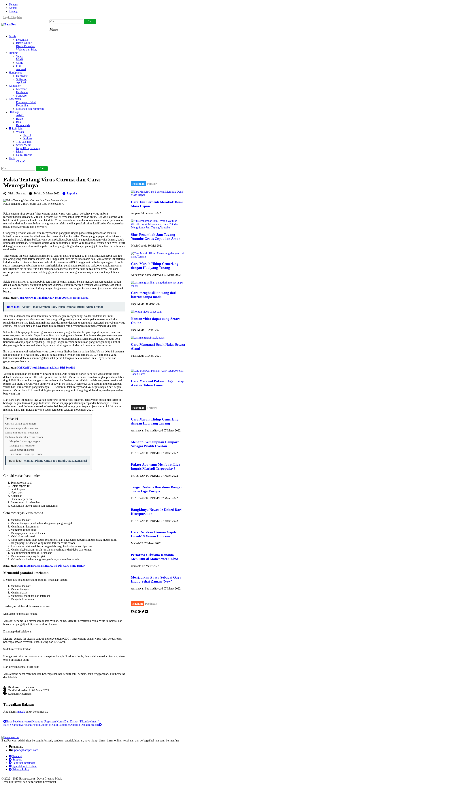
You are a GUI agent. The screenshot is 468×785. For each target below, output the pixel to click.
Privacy (13, 11)
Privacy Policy (20, 769)
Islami (19, 151)
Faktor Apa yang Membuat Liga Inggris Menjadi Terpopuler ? (155, 466)
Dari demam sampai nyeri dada (26, 453)
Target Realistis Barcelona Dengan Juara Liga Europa (156, 489)
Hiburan (13, 52)
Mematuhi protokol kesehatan (22, 432)
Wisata (20, 131)
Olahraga (14, 112)
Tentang (13, 4)
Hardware (22, 75)
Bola (19, 121)
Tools (12, 158)
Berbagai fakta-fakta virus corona (24, 436)
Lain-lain (16, 128)
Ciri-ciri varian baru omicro (21, 423)
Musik (19, 59)
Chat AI (20, 161)
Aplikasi (21, 82)
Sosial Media (23, 145)
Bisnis (12, 36)
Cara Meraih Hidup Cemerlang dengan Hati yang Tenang (154, 266)
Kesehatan (15, 98)
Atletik (20, 115)
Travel (27, 135)
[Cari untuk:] (67, 21)
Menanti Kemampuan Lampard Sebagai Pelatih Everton (155, 444)
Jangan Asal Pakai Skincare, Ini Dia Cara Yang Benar (51, 565)
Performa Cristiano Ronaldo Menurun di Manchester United (154, 557)
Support (17, 759)
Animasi (21, 69)
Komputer (14, 85)
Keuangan (22, 39)
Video (19, 56)
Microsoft (21, 89)
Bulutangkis (23, 125)
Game (19, 62)
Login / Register (12, 17)
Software (21, 79)
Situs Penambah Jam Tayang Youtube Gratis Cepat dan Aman (155, 237)
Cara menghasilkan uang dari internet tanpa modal (153, 295)
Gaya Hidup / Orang (28, 148)
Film (18, 65)
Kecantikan (22, 105)
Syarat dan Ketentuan (24, 766)
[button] (132, 611)
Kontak (13, 7)
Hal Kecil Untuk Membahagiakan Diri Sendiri (46, 367)
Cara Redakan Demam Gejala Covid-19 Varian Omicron (154, 534)
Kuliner (27, 138)
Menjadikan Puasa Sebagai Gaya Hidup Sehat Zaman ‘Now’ (156, 579)
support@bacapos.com (25, 750)
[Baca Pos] (8, 24)
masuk (21, 711)
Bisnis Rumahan (25, 46)
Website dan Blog (26, 49)
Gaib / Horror (24, 154)
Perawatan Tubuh (26, 102)
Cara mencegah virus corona (21, 428)
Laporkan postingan (23, 762)
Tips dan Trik (23, 141)
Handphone (15, 72)
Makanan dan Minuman (30, 108)
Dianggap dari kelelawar (22, 445)
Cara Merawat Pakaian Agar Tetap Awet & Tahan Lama (52, 297)
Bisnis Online (24, 42)
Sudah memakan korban (22, 449)
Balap (19, 118)
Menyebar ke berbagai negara (25, 441)
